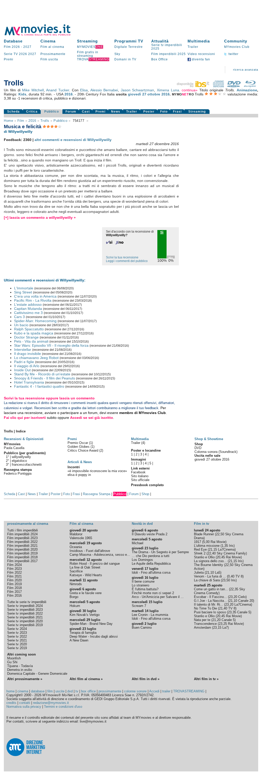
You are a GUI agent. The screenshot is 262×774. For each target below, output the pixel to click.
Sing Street (23, 292)
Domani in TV (125, 59)
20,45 (221, 557)
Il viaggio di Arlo (26, 366)
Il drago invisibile (27, 354)
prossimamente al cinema (27, 524)
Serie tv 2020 (17, 644)
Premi (8, 59)
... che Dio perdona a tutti (150, 556)
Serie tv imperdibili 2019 (25, 625)
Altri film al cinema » (86, 679)
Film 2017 (14, 592)
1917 (197, 542)
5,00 (206, 542)
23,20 (233, 597)
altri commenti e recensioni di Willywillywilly (73, 140)
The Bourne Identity (208, 565)
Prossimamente (53, 54)
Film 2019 (14, 584)
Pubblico (51, 111)
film (20, 121)
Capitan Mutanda (28, 309)
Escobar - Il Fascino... (210, 597)
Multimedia (199, 41)
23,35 (232, 612)
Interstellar (22, 349)
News (115, 111)
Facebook (138, 472)
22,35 (234, 589)
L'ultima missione (207, 546)
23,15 (217, 627)
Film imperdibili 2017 (22, 561)
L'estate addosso (28, 304)
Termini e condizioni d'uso (63, 706)
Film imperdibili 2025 (168, 54)
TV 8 (239, 576)
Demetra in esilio (19, 670)
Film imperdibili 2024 (22, 534)
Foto (164, 111)
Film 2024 (14, 565)
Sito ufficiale (140, 480)
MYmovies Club (236, 47)
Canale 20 (245, 601)
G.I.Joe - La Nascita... (210, 601)
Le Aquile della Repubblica (151, 563)
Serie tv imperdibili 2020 (25, 621)
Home (8, 121)
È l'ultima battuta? (145, 589)
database (38, 691)
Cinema (48, 41)
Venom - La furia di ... (210, 576)
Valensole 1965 (81, 538)
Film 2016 (14, 595)
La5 (217, 572)
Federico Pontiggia (17, 473)
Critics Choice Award (83, 450)
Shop (145, 494)
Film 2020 (14, 580)
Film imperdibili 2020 (22, 549)
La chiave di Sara (207, 580)
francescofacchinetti (27, 464)
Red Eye (200, 549)
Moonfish (14, 658)
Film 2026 (12, 47)
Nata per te (202, 620)
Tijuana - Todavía (20, 666)
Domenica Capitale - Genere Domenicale (37, 673)
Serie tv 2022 (17, 636)
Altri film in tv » (206, 679)
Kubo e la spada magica (33, 333)
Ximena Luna (168, 90)
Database (13, 41)
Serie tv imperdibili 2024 (25, 606)
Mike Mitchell (33, 90)
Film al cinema (52, 47)
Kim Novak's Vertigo (85, 615)
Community (235, 41)
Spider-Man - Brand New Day (91, 624)
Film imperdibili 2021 (22, 546)
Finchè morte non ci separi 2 (153, 593)
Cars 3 (19, 317)
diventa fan (200, 59)
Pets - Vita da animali (31, 341)
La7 (225, 627)
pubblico (60, 121)
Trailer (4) (138, 443)
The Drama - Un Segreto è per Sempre (160, 552)
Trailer (193, 47)
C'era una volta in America (35, 296)
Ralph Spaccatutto (29, 329)
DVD (197, 448)
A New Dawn (79, 640)
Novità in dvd (142, 524)
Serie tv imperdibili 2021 (25, 617)
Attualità (160, 41)
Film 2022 (14, 572)
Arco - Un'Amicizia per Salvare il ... (158, 597)
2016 (68, 94)
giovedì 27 (137, 94)
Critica (32, 111)
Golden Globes (79, 447)
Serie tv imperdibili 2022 (25, 613)
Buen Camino (142, 627)
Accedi (154, 691)
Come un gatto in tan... (211, 589)
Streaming (87, 41)
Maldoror (76, 534)
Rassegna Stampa (96, 494)
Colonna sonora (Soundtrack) (215, 452)
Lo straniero (140, 585)
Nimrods (76, 584)
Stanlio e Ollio (204, 557)
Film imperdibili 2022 (22, 542)
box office (88, 691)
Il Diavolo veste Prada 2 (149, 534)
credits (11, 703)
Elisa (84, 90)
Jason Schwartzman (137, 90)
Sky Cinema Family (231, 553)
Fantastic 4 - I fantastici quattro (39, 386)
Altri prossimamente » (24, 679)
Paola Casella (14, 448)
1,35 (225, 546)
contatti (24, 703)
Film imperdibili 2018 (22, 557)
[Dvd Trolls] (234, 86)
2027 (27, 47)
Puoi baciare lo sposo (210, 612)
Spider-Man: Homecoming (35, 321)
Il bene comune (143, 581)
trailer (166, 691)
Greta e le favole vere (86, 593)
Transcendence (205, 624)
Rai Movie (218, 542)
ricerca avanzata (245, 69)
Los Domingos (142, 560)
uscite (60, 691)
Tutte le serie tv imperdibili (26, 602)
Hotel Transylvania (29, 382)
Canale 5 (243, 612)
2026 (23, 54)
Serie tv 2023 (17, 633)
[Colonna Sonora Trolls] (218, 86)
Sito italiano (139, 476)
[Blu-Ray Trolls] (250, 86)
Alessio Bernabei (104, 90)
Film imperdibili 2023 (22, 538)
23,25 (223, 624)
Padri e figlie (24, 362)
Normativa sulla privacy (23, 706)
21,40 (223, 608)
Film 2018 (14, 588)
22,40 (212, 553)
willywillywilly (21, 457)
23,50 (226, 580)
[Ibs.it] (193, 86)
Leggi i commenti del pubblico (127, 261)
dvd (70, 691)
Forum (71, 111)
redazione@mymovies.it (51, 703)
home (10, 691)
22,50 (220, 534)
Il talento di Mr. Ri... (208, 604)
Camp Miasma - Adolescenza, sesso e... (100, 555)
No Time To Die (205, 608)
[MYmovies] (42, 35)
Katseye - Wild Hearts (86, 575)
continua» (190, 90)
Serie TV (11, 54)
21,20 (216, 620)
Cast (86, 111)
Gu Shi (12, 662)
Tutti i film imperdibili (22, 530)
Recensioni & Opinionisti (23, 439)
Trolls (44, 121)
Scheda (13, 111)
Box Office (159, 59)
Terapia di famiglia (83, 633)
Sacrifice (76, 571)
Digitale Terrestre (128, 47)
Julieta (199, 572)
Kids (22, 94)
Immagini (138, 459)
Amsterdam (202, 627)
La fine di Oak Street (85, 567)
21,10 (210, 572)
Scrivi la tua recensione (122, 257)
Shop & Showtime (208, 439)
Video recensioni (201, 54)
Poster (149, 111)
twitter (232, 54)
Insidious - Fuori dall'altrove (90, 551)
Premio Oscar (78, 443)
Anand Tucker (57, 90)
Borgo (74, 597)
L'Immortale (23, 288)
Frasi (177, 111)
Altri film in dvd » (145, 679)
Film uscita (49, 59)
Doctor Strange (26, 337)
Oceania (76, 547)
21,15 (213, 549)
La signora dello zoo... (210, 561)
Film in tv (201, 524)
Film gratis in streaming (87, 54)
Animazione (247, 90)
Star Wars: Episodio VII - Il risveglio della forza (51, 345)
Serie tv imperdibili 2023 (25, 610)
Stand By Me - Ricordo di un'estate (42, 374)
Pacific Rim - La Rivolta (32, 300)
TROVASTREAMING (188, 691)
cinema (22, 691)
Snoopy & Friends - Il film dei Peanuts (44, 378)
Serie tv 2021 (17, 640)
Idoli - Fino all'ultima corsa (151, 572)
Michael (137, 543)
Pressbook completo (147, 485)
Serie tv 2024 (17, 629)
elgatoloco (19, 461)
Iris (231, 546)
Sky (117, 54)
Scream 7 (139, 606)
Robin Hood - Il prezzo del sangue (95, 563)
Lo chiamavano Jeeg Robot (36, 358)
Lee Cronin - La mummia (150, 615)
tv (76, 691)
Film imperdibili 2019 (22, 553)
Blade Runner (204, 534)
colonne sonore (135, 691)
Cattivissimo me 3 (28, 313)
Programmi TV (128, 41)
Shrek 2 (199, 553)
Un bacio (21, 325)
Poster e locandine (146, 450)
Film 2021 (14, 576)
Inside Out (22, 370)
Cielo (242, 597)
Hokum (75, 606)
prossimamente (110, 691)
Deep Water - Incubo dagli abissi (94, 636)
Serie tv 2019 (17, 648)
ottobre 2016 (158, 94)
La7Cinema (226, 549)
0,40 (231, 576)
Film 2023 (14, 569)
